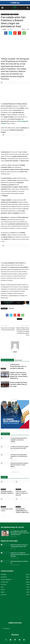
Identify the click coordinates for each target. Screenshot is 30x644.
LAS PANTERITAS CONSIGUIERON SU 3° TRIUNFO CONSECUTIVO (22, 510)
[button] (27, 7)
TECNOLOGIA (4, 582)
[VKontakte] (19, 639)
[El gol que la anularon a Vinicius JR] (5, 563)
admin (4, 29)
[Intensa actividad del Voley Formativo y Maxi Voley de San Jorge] (5, 384)
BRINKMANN (11, 308)
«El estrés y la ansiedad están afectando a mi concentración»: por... (19, 456)
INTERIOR (16, 14)
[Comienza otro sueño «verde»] (7, 502)
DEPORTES (3, 376)
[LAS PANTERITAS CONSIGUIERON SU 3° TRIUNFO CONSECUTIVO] (22, 502)
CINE (12, 14)
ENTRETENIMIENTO (5, 14)
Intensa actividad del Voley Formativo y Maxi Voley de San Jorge (18, 384)
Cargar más (14, 472)
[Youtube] (24, 639)
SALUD (3, 589)
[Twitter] (10, 639)
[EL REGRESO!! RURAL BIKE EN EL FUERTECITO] (7, 485)
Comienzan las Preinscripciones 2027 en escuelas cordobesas (18, 366)
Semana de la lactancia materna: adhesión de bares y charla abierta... (19, 464)
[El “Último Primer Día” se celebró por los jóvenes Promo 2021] (5, 449)
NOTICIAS (3, 594)
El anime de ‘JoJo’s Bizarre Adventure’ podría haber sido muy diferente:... (19, 554)
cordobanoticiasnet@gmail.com (18, 628)
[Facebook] (6, 639)
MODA (2, 592)
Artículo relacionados (7, 360)
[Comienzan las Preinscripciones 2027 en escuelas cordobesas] (5, 366)
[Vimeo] (15, 639)
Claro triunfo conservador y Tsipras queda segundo (8, 328)
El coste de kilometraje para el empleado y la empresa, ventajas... (18, 439)
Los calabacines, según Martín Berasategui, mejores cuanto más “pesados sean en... (19, 532)
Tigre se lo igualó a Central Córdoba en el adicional (22, 493)
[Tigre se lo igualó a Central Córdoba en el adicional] (22, 485)
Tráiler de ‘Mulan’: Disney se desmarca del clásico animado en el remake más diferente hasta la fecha (22, 331)
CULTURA (3, 584)
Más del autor (18, 360)
